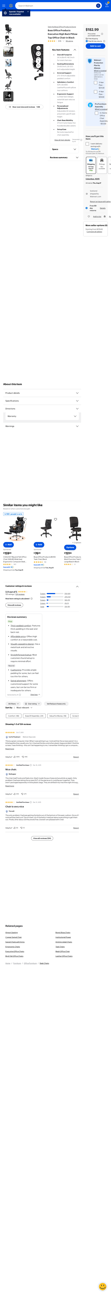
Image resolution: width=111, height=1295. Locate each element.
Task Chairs (60, 947)
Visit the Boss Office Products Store (62, 27)
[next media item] (38, 61)
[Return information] (103, 41)
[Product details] (77, 393)
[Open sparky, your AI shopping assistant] (103, 1287)
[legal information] (102, 34)
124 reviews (20, 594)
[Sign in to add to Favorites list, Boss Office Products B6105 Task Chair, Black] (55, 519)
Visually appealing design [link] (22, 644)
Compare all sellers (94, 232)
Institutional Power (63, 937)
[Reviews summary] (63, 41)
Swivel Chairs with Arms (15, 942)
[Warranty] (75, 416)
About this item (12, 384)
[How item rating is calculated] (31, 598)
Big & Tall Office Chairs (14, 956)
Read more (9, 749)
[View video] (38, 65)
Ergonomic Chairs (12, 947)
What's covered (100, 71)
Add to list (97, 216)
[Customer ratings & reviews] (77, 585)
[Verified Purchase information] (31, 765)
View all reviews (14, 605)
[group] (60, 41)
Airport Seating (11, 932)
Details (102, 208)
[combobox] (58, 5)
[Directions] (77, 409)
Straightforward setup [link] (21, 655)
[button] (33, 63)
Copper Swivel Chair (13, 937)
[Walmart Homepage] (11, 6)
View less (34, 694)
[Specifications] (77, 401)
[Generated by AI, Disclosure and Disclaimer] (81, 140)
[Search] (98, 6)
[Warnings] (77, 426)
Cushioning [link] (16, 670)
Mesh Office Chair (63, 951)
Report (76, 757)
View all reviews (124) (42, 838)
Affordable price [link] (18, 636)
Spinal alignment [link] (18, 680)
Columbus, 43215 (92, 179)
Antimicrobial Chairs (64, 942)
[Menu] (4, 6)
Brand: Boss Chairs (63, 932)
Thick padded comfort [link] (21, 625)
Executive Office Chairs (14, 951)
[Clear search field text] (94, 5)
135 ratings (69, 41)
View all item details (62, 140)
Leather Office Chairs (64, 956)
